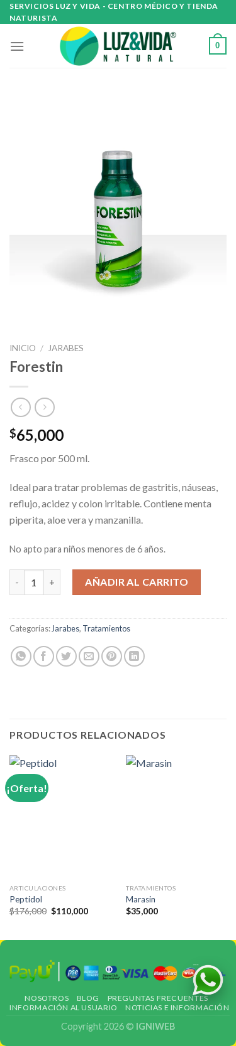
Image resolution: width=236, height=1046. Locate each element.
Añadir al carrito (136, 582)
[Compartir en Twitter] (66, 656)
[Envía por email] (89, 656)
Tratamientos (106, 628)
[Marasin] (177, 816)
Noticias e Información (177, 1007)
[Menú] (17, 46)
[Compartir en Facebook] (43, 656)
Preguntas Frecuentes (158, 998)
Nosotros (47, 998)
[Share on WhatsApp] (21, 656)
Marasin (140, 899)
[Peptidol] (60, 816)
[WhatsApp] (207, 980)
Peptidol (25, 899)
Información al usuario (63, 1007)
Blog (88, 998)
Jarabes (66, 348)
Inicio (22, 348)
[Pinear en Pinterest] (111, 656)
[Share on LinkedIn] (134, 656)
